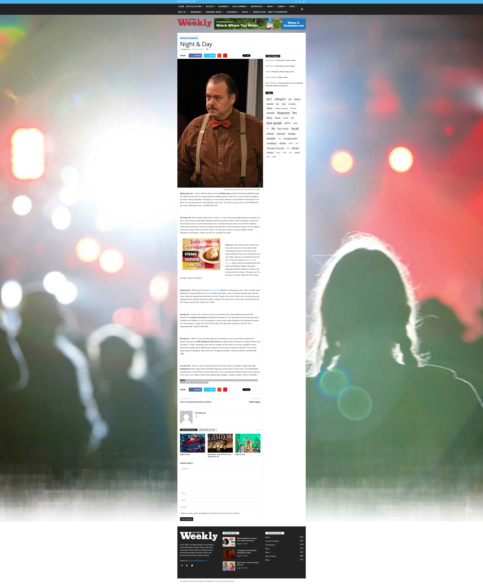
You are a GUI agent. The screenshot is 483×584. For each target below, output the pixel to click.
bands (270, 104)
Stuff (291, 6)
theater (270, 152)
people (271, 138)
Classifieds (231, 12)
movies (281, 133)
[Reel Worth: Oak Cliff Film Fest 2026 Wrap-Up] (220, 443)
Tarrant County (275, 148)
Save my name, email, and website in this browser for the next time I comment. (211, 513)
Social (245, 12)
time (284, 153)
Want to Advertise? (278, 12)
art (290, 99)
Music (270, 6)
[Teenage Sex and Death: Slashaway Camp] (229, 554)
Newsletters (259, 12)
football (285, 118)
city (284, 104)
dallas (270, 108)
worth (297, 152)
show (282, 143)
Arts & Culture (193, 6)
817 (269, 99)
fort (292, 118)
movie (270, 133)
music (292, 133)
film (294, 113)
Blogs (267, 549)
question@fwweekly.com (198, 561)
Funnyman (214, 290)
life (273, 128)
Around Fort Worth (272, 541)
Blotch (209, 6)
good (295, 123)
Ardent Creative (229, 581)
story (297, 143)
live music (283, 128)
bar (277, 104)
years (274, 156)
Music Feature (270, 556)
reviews (272, 143)
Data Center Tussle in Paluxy (286, 60)
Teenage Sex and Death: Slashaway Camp (247, 551)
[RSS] (299, 2)
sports (290, 143)
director (294, 108)
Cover (181, 6)
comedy (238, 380)
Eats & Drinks (239, 6)
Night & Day (193, 38)
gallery (288, 123)
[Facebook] (296, 2)
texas (295, 148)
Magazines (195, 12)
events (271, 113)
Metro (267, 560)
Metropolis (256, 6)
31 (221, 218)
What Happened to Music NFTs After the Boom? (247, 539)
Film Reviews (270, 545)
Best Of (182, 12)
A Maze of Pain (283, 77)
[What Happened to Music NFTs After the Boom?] (229, 542)
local (295, 129)
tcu (288, 148)
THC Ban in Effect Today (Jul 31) (283, 71)
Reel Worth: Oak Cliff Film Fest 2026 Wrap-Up (219, 455)
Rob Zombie (184, 382)
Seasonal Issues (213, 12)
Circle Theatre (229, 380)
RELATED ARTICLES (188, 430)
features (283, 113)
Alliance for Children (193, 380)
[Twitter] (303, 2)
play (255, 380)
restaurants (290, 138)
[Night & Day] (192, 443)
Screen (281, 6)
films (269, 118)
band (297, 99)
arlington (280, 99)
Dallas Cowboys (281, 108)
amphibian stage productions (213, 380)
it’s (268, 129)
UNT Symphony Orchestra (199, 382)
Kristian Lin (186, 49)
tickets (278, 152)
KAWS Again (254, 402)
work (290, 152)
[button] (302, 9)
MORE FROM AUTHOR (207, 430)
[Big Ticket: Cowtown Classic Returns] (229, 566)
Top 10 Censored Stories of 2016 (195, 402)
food (277, 117)
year (268, 156)
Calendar (223, 6)
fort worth (248, 380)
